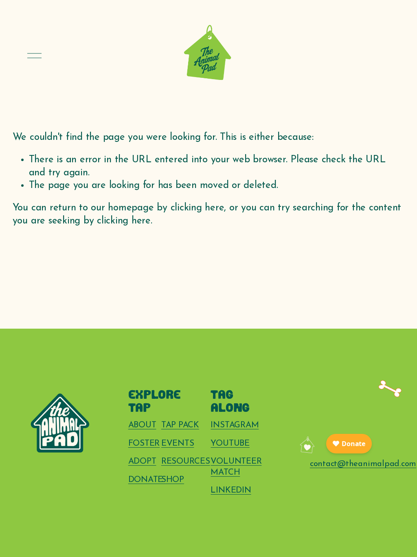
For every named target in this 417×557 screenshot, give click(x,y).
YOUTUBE (230, 444)
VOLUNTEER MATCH (236, 467)
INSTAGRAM (235, 425)
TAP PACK (180, 425)
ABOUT (142, 425)
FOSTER (144, 444)
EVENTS (177, 444)
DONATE (145, 480)
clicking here (197, 208)
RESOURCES (185, 462)
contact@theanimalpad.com (363, 464)
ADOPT (142, 462)
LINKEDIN (231, 490)
